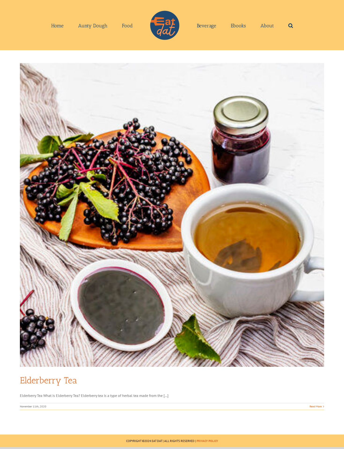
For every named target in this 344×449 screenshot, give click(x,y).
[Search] (257, 25)
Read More (316, 406)
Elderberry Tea (48, 380)
